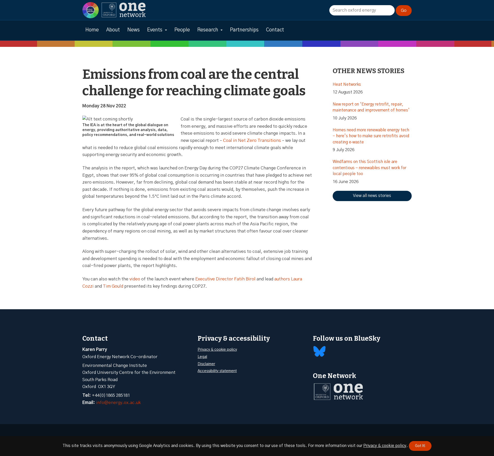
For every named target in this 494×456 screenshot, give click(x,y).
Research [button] (207, 30)
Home (92, 30)
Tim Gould (113, 286)
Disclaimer (206, 364)
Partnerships (244, 30)
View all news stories (372, 196)
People (182, 30)
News (133, 30)
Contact (275, 30)
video (134, 279)
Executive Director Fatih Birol (225, 279)
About (113, 30)
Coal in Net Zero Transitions (252, 140)
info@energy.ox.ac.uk (118, 402)
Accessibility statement (217, 371)
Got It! (420, 446)
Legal (202, 357)
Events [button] (154, 30)
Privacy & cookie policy (217, 349)
